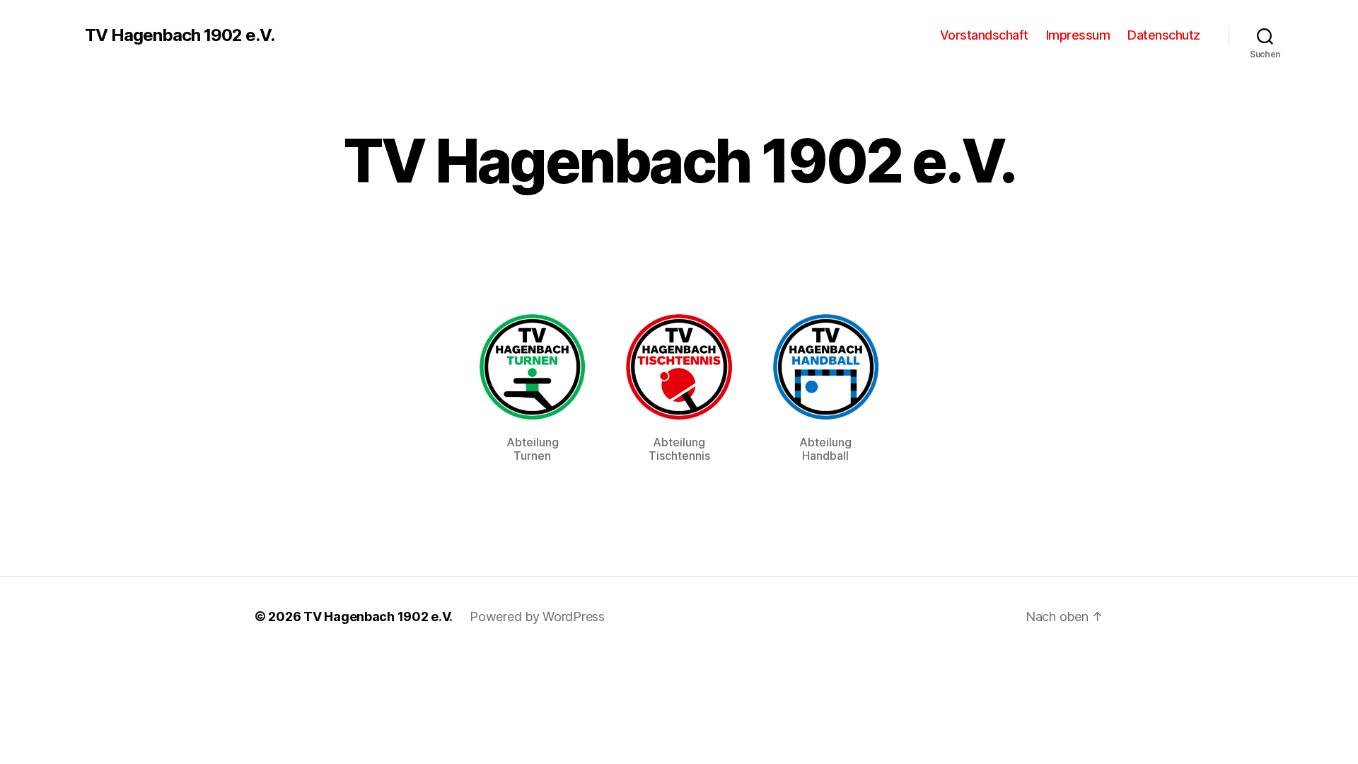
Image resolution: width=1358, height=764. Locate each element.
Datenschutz (1163, 35)
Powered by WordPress (537, 616)
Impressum (1078, 35)
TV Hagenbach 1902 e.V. (179, 35)
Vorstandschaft (984, 35)
